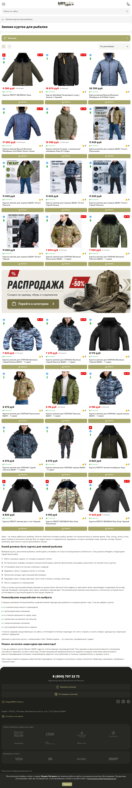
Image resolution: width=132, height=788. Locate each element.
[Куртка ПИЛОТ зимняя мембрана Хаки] (109, 441)
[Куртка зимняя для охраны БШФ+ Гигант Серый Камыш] (66, 177)
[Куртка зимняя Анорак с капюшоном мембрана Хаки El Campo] (66, 123)
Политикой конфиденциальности (101, 779)
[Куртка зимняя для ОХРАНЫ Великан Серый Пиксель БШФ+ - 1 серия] (66, 334)
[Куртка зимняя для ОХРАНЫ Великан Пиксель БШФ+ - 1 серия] (109, 231)
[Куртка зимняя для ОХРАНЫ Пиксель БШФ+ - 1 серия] (66, 387)
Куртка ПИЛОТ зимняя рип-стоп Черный (21, 521)
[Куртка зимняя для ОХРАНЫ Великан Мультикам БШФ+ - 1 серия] (66, 231)
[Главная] (66, 4)
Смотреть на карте (14, 716)
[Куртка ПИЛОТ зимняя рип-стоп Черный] (23, 495)
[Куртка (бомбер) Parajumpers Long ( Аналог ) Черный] (66, 69)
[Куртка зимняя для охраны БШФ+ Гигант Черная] (23, 231)
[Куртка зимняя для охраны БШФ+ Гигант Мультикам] (109, 123)
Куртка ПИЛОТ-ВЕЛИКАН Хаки (17, 95)
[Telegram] (128, 701)
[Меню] (4, 4)
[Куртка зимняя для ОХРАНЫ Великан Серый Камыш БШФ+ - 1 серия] (23, 334)
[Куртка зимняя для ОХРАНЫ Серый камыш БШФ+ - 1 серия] (109, 387)
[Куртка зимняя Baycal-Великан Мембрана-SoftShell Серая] (109, 69)
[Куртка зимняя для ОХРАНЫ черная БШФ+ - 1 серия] (66, 441)
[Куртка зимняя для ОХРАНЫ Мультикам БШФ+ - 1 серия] (23, 387)
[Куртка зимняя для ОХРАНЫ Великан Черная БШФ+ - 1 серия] (109, 334)
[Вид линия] (9, 46)
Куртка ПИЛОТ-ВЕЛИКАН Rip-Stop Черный (109, 521)
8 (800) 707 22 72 (66, 676)
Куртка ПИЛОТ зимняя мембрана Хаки (107, 468)
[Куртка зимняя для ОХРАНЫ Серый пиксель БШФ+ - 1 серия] (23, 441)
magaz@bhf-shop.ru (14, 702)
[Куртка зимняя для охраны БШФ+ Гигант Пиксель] (23, 177)
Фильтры (12, 38)
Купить (24, 102)
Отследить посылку (68, 694)
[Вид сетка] (4, 46)
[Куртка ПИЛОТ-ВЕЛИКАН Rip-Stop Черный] (109, 495)
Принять (67, 784)
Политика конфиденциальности (17, 771)
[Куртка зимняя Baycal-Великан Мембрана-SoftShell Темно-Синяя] (23, 123)
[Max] (118, 701)
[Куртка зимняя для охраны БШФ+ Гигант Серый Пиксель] (109, 177)
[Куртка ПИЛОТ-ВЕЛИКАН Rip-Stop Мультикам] (66, 495)
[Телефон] (128, 4)
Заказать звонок (68, 687)
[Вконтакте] (123, 701)
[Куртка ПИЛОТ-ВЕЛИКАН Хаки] (23, 69)
